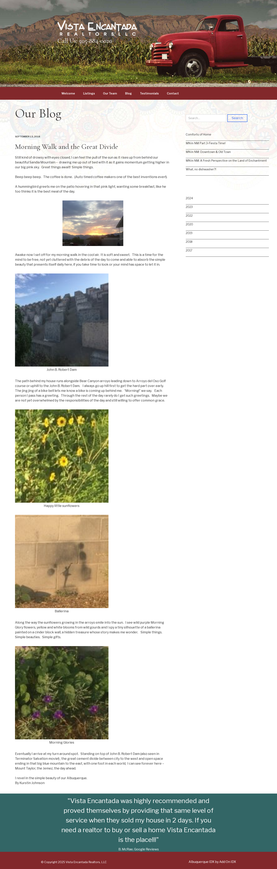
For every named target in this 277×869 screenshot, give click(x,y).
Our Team (110, 93)
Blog (128, 93)
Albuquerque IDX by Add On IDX (212, 862)
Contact (173, 93)
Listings (89, 93)
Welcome (68, 93)
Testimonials (149, 93)
